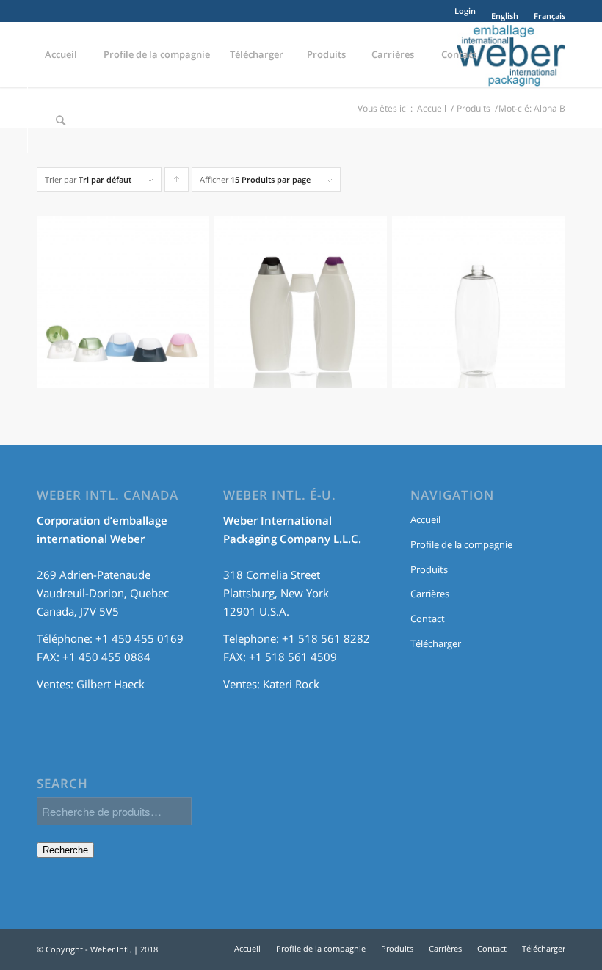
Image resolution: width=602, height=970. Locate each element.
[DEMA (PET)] (478, 309)
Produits (429, 569)
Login (465, 10)
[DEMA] (300, 309)
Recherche (65, 850)
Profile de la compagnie (461, 544)
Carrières (429, 593)
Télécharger (435, 643)
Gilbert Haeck (110, 684)
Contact (427, 618)
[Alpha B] (123, 309)
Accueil (425, 519)
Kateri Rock (291, 684)
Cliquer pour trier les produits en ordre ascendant (177, 183)
